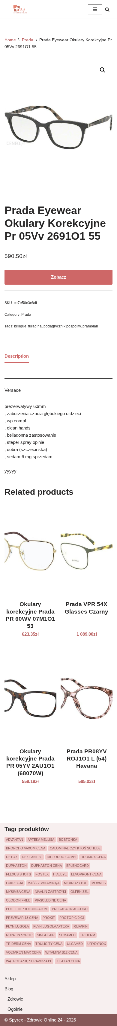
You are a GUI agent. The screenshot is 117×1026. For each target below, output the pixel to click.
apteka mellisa (41, 839)
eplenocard (77, 865)
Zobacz (58, 277)
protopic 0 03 (71, 917)
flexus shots (18, 874)
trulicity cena (48, 943)
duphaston (16, 865)
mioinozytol (75, 883)
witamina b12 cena (61, 952)
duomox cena (93, 857)
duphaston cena (46, 865)
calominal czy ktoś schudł (75, 848)
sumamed (67, 935)
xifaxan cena (68, 961)
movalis (99, 883)
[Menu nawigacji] (95, 9)
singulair (46, 935)
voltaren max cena (23, 952)
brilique (20, 326)
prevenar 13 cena (22, 917)
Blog (8, 988)
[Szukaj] (107, 9)
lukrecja (14, 883)
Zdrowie (15, 998)
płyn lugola (17, 926)
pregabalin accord (70, 909)
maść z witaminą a (43, 883)
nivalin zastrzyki (50, 891)
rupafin (81, 926)
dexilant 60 (32, 857)
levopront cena (86, 874)
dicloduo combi (61, 857)
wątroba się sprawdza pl (29, 961)
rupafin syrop (19, 935)
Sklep (10, 978)
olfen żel (79, 891)
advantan (14, 839)
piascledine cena (50, 900)
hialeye (60, 874)
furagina (35, 326)
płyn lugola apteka (51, 926)
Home (10, 39)
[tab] (16, 356)
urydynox (96, 943)
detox (11, 857)
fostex (42, 874)
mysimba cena (18, 891)
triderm (87, 935)
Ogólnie (15, 1009)
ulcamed (75, 943)
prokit (49, 917)
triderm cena (18, 943)
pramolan (90, 326)
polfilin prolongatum (26, 909)
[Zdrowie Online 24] (22, 9)
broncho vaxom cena (25, 848)
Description (16, 356)
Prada (27, 39)
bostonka (68, 839)
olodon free (18, 900)
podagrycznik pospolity (62, 326)
